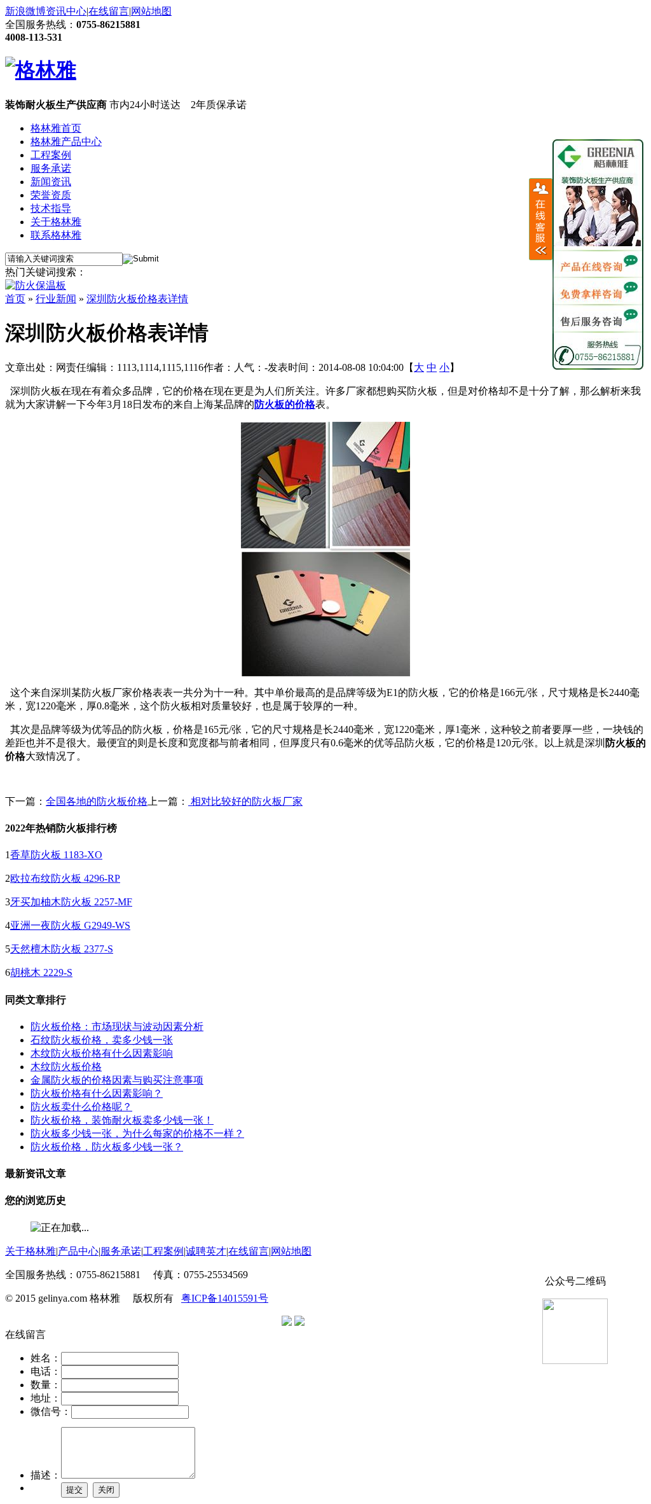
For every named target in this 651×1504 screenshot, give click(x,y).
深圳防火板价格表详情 (137, 298)
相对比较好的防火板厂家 (245, 801)
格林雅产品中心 (66, 141)
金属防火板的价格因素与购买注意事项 (117, 1080)
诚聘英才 (206, 1251)
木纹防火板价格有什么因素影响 (102, 1053)
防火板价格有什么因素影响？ (97, 1093)
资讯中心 (66, 11)
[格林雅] (40, 70)
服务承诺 (51, 168)
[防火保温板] (35, 285)
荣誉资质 (51, 195)
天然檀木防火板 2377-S (61, 948)
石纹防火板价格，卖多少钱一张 (102, 1039)
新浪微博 (25, 11)
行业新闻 (56, 298)
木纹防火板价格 (66, 1066)
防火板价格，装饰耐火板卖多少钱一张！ (122, 1120)
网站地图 (151, 11)
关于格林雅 (56, 221)
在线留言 (108, 11)
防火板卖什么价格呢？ (81, 1106)
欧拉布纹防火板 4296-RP (65, 878)
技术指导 (51, 208)
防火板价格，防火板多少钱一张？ (107, 1146)
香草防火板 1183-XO (56, 854)
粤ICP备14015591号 (224, 1298)
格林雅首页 (56, 128)
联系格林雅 (56, 235)
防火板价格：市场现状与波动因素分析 (117, 1026)
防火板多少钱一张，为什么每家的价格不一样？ (137, 1133)
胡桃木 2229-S (41, 972)
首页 (15, 298)
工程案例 (51, 155)
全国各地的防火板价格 (96, 801)
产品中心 (78, 1251)
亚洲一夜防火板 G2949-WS (70, 925)
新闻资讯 (51, 181)
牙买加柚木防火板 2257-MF (71, 901)
